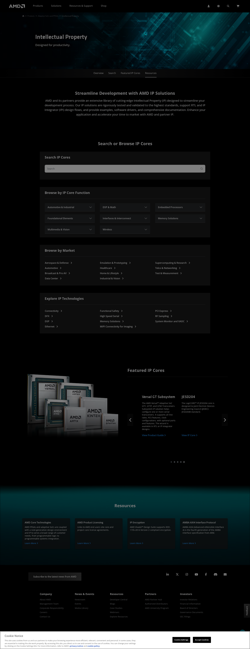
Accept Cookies (202, 639)
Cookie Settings (181, 639)
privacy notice (76, 646)
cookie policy (93, 646)
